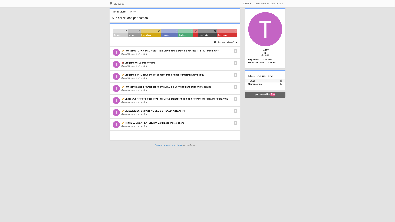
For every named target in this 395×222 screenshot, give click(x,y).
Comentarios (255, 83)
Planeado (166, 34)
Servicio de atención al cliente (169, 145)
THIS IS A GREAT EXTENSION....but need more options (154, 122)
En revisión (146, 34)
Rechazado (222, 34)
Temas (251, 80)
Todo (118, 34)
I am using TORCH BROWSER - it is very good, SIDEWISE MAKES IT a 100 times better (171, 50)
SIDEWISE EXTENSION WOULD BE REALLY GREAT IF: (155, 110)
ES (248, 3)
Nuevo (131, 34)
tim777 (127, 54)
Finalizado (203, 34)
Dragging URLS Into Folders (140, 62)
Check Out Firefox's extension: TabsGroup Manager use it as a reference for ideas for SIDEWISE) (177, 98)
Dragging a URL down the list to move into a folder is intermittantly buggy (164, 74)
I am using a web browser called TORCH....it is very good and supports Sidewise (168, 86)
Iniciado (182, 34)
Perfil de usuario (119, 11)
